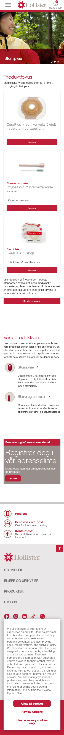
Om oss (10, 602)
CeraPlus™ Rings (20, 251)
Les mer (32, 142)
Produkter (13, 591)
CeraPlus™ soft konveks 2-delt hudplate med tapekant (31, 126)
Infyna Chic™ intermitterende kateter (30, 187)
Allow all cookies (32, 703)
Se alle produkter (32, 301)
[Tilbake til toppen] (59, 548)
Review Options (32, 711)
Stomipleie (13, 570)
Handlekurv (56, 5)
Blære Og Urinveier (21, 580)
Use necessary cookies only (32, 721)
